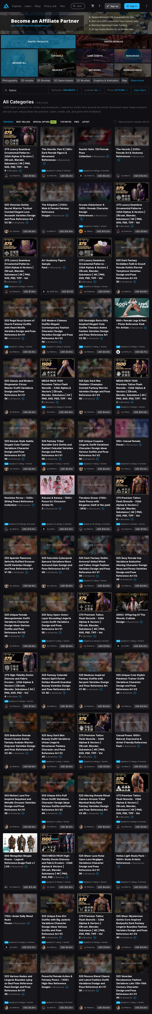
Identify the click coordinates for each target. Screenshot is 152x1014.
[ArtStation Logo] (6, 6)
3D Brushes (43, 80)
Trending (8, 122)
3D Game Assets (63, 80)
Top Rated (65, 122)
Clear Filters (140, 90)
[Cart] (93, 6)
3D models (27, 80)
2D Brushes (83, 80)
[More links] (146, 6)
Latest (86, 122)
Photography (9, 80)
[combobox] (78, 6)
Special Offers (44, 122)
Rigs (124, 80)
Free (76, 122)
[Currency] (99, 6)
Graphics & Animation (106, 80)
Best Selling (23, 122)
